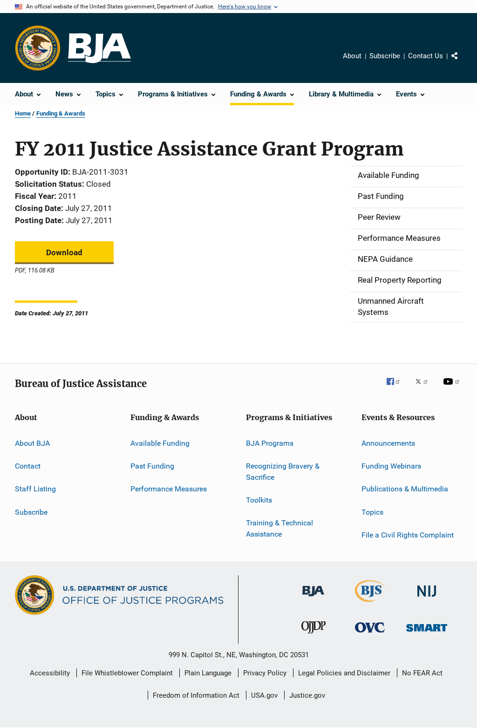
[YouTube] (453, 388)
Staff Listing (35, 488)
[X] (425, 388)
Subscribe (384, 56)
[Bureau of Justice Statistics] (370, 603)
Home (23, 113)
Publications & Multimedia (404, 488)
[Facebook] (397, 388)
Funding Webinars (391, 466)
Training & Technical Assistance (279, 528)
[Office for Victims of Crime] (370, 634)
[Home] (99, 48)
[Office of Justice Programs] (38, 48)
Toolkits (259, 500)
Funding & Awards (60, 113)
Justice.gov (307, 695)
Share (462, 62)
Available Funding (160, 442)
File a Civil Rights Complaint (407, 535)
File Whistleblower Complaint (127, 673)
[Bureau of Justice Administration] (313, 598)
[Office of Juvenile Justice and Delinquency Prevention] (313, 635)
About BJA (32, 442)
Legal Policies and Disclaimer (344, 673)
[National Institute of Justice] (426, 598)
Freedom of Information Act (196, 695)
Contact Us (425, 56)
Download (64, 252)
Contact (28, 466)
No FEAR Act (422, 673)
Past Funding (152, 466)
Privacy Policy (264, 673)
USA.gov (264, 695)
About (352, 56)
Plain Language (208, 673)
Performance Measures (168, 488)
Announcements (388, 442)
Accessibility (50, 673)
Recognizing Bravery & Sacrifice (283, 472)
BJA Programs (269, 442)
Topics (372, 511)
